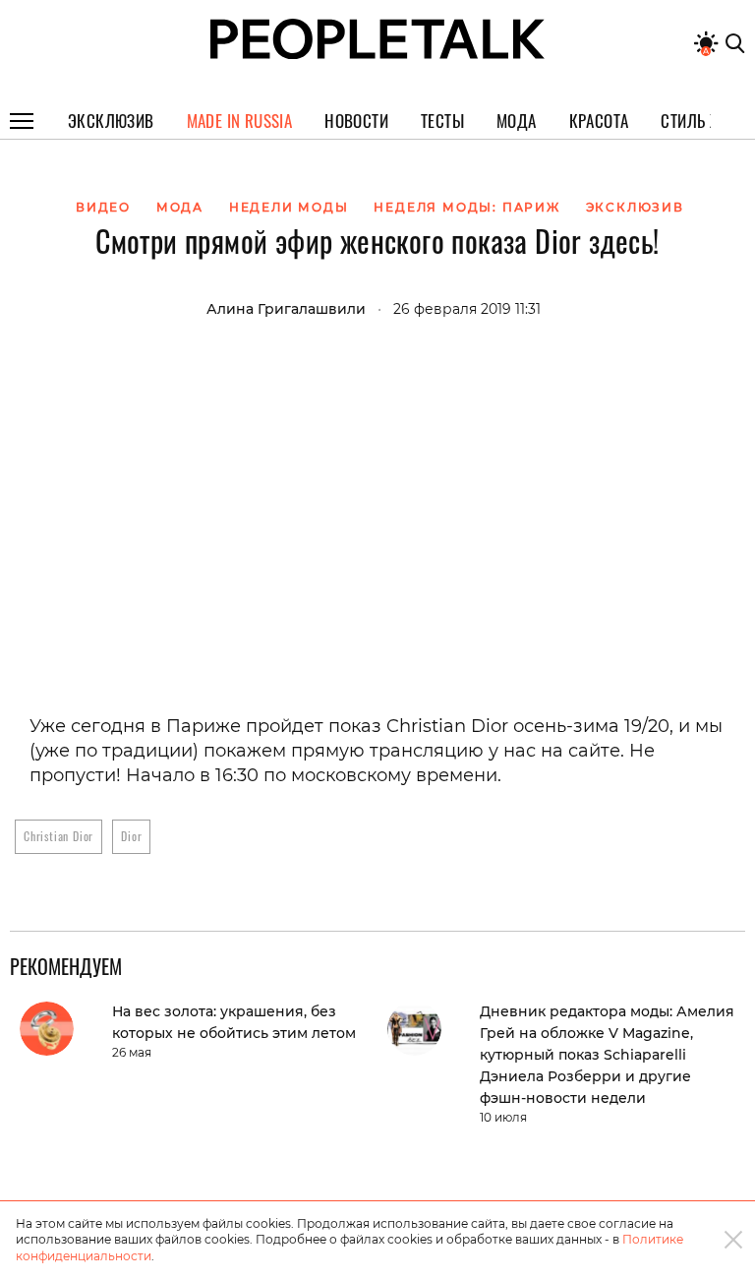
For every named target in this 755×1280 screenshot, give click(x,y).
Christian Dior (58, 835)
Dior (131, 835)
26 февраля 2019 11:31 (467, 309)
